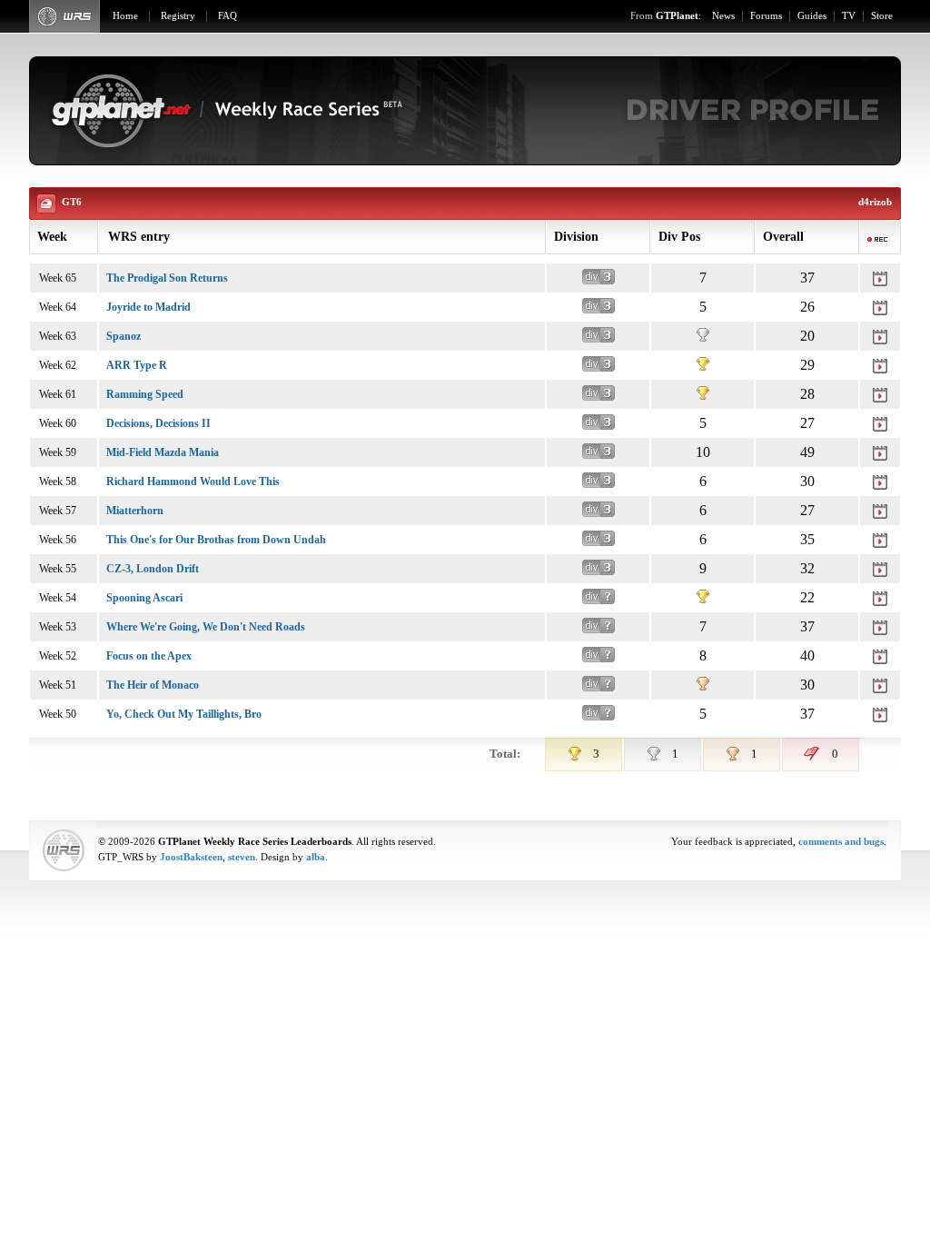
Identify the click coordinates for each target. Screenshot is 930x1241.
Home (125, 16)
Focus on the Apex (149, 656)
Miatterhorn (134, 510)
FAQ (227, 16)
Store (882, 16)
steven (241, 857)
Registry (178, 16)
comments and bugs (841, 842)
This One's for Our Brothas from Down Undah (216, 539)
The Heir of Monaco (152, 685)
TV (849, 16)
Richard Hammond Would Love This (193, 481)
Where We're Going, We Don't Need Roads (205, 626)
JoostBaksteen (191, 857)
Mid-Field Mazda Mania (162, 452)
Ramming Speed (144, 394)
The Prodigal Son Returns (167, 278)
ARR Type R (136, 365)
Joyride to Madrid (148, 307)
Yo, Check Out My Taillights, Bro (184, 714)
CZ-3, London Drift (152, 568)
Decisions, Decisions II (158, 423)
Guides (811, 16)
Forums (766, 16)
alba (315, 857)
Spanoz (123, 336)
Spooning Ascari (144, 597)
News (723, 16)
